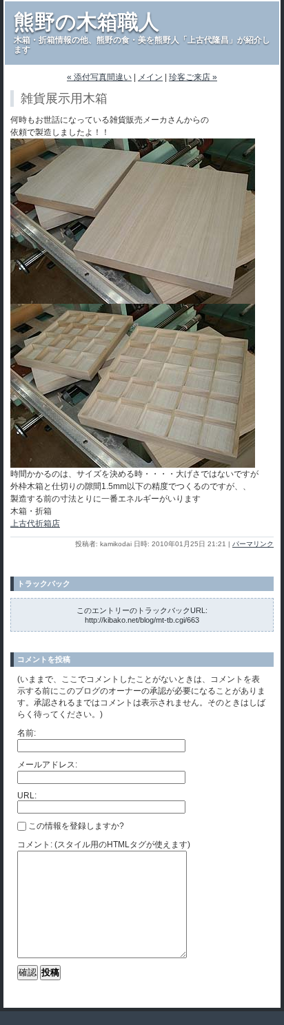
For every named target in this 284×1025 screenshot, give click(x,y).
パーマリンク (253, 544)
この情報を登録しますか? (75, 826)
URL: (27, 795)
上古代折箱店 (35, 523)
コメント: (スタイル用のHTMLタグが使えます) (103, 844)
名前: (26, 733)
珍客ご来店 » (193, 77)
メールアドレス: (47, 764)
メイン (150, 77)
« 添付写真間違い (99, 77)
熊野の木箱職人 (86, 21)
